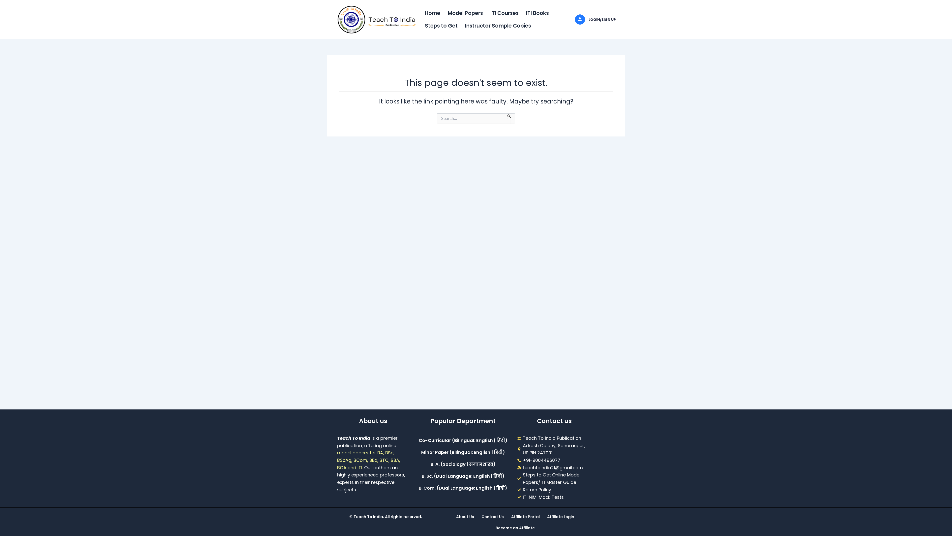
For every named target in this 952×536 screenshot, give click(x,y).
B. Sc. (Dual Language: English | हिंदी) (463, 476)
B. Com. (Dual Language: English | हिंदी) (463, 488)
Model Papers (465, 13)
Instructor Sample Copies (498, 25)
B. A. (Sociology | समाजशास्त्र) (463, 464)
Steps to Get (441, 25)
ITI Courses (504, 13)
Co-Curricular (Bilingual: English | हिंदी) (463, 440)
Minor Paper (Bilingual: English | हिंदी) (463, 452)
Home (432, 13)
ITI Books (537, 13)
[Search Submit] (509, 116)
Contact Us (492, 516)
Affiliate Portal (525, 516)
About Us (465, 516)
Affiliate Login (560, 516)
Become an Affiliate (515, 528)
